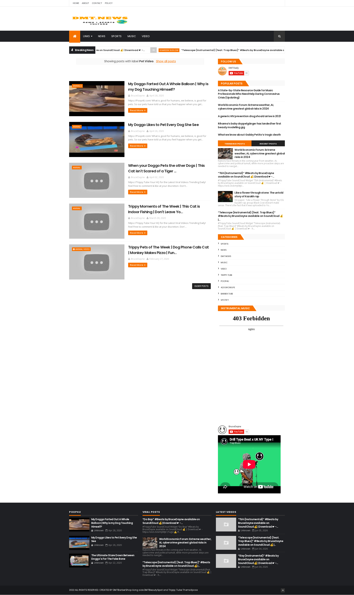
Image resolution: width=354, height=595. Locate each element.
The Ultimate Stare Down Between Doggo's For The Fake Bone (112, 557)
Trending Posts (235, 143)
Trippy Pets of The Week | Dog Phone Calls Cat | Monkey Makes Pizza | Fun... (168, 250)
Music (132, 36)
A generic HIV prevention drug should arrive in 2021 (249, 116)
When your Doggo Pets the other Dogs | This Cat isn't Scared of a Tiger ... (166, 168)
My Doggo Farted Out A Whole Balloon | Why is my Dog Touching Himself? (168, 86)
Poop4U (225, 281)
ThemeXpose (190, 589)
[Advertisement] (112, 74)
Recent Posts (268, 143)
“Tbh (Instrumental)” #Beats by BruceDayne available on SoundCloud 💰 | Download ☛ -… (246, 175)
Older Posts (201, 286)
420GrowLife (228, 287)
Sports (116, 36)
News (101, 36)
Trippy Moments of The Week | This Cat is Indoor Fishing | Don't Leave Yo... (164, 209)
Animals (77, 85)
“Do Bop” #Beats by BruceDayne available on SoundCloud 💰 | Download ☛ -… (171, 521)
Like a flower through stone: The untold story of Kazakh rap (259, 194)
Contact (97, 3)
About (85, 3)
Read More (136, 110)
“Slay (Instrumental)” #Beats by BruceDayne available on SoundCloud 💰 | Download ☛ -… (258, 559)
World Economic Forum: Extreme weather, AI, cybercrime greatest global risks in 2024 (246, 106)
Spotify (225, 300)
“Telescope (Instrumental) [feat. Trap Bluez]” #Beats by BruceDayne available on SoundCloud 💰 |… (228, 50)
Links (86, 36)
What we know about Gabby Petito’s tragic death (249, 135)
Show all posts (166, 61)
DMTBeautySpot (153, 589)
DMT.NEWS (226, 256)
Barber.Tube (227, 293)
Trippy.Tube (226, 275)
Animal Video (82, 249)
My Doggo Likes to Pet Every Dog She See (163, 124)
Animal (77, 126)
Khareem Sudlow (152, 50)
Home (76, 3)
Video (146, 36)
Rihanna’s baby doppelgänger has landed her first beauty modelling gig (249, 125)
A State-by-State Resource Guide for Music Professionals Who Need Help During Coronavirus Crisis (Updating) (249, 93)
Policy (109, 3)
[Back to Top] (283, 590)
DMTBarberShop (122, 589)
